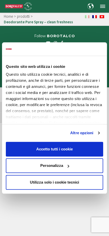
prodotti (23, 16)
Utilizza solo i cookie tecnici (54, 182)
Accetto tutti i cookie (54, 149)
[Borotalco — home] (18, 6)
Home (8, 16)
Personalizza (51, 165)
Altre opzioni (81, 133)
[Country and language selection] (90, 6)
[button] (102, 6)
